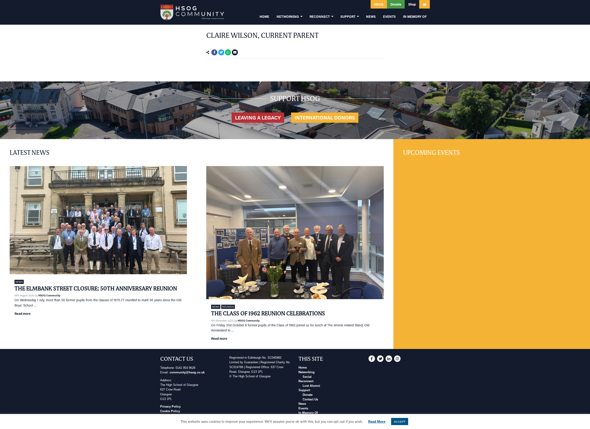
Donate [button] (395, 4)
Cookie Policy (170, 411)
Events (303, 408)
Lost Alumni (311, 385)
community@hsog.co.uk (187, 372)
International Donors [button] (325, 117)
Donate (308, 394)
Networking (306, 372)
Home (302, 367)
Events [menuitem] (389, 16)
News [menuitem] (371, 16)
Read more (23, 313)
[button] (341, 4)
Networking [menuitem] (288, 16)
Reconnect (305, 381)
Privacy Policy (170, 406)
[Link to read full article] (98, 220)
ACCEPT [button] (399, 421)
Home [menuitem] (264, 16)
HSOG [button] (379, 4)
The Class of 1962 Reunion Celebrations (268, 313)
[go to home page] (192, 12)
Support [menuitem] (347, 16)
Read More (376, 421)
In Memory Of (308, 412)
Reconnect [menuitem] (320, 16)
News (19, 281)
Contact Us (310, 399)
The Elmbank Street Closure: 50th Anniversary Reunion (96, 288)
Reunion (228, 306)
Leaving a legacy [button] (258, 117)
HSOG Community (49, 295)
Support (304, 390)
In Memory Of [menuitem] (415, 16)
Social (307, 376)
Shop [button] (412, 4)
